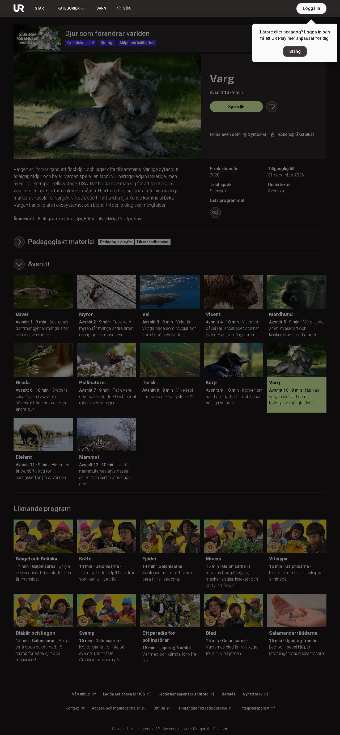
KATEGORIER (69, 8)
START (40, 8)
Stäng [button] (295, 51)
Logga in (311, 8)
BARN (101, 8)
